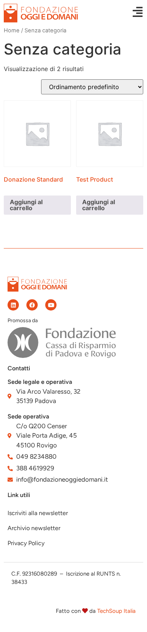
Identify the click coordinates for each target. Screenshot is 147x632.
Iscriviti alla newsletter (38, 513)
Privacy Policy (26, 543)
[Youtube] (51, 305)
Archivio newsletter (34, 528)
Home (12, 30)
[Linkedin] (13, 305)
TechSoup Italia (116, 611)
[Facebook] (32, 305)
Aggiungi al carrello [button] (26, 205)
